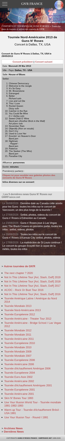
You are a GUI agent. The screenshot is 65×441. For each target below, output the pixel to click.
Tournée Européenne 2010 (19, 343)
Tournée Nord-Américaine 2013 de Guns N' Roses (32, 41)
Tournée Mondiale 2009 (17, 351)
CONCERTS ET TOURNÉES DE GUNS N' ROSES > (31, 28)
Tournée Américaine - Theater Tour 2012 (27, 318)
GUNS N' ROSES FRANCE (27, 438)
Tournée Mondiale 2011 (17, 334)
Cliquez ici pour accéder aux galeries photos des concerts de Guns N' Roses (29, 176)
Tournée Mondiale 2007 (17, 355)
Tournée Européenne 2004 (19, 372)
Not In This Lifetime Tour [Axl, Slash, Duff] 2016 (32, 294)
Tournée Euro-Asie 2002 (18, 376)
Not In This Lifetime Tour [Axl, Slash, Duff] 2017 (32, 285)
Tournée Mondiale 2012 (17, 330)
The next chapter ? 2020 (18, 273)
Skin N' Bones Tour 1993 (18, 398)
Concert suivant (43, 61)
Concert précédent (23, 61)
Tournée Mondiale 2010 (17, 347)
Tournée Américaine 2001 (19, 393)
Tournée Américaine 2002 (19, 381)
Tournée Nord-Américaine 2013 (22, 310)
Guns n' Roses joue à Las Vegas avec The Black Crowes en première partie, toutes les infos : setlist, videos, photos (32, 226)
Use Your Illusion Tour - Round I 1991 (26, 417)
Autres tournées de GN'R (19, 266)
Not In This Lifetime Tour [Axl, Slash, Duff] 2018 (32, 281)
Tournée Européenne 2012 (19, 314)
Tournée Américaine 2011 (19, 338)
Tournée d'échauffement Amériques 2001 (28, 385)
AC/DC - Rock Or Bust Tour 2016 (23, 290)
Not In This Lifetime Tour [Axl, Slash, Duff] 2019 (32, 277)
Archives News (13, 428)
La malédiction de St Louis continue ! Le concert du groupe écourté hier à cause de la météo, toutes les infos (32, 245)
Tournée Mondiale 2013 (17, 305)
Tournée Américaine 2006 (19, 364)
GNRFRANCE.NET (45, 438)
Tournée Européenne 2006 (19, 360)
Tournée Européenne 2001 (19, 389)
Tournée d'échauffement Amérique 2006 (27, 368)
